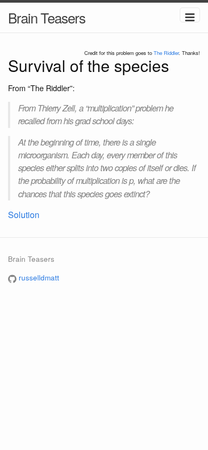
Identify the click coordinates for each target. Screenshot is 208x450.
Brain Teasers (46, 17)
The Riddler (166, 53)
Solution (23, 214)
